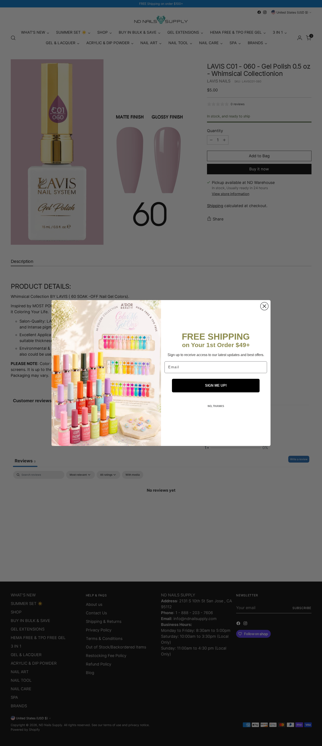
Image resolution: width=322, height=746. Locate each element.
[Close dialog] (264, 306)
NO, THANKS (216, 406)
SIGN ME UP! (216, 385)
